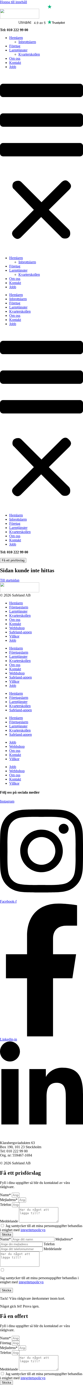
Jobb (12, 67)
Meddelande (9, 1221)
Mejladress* (9, 1200)
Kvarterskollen (29, 54)
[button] (41, 162)
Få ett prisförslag (13, 560)
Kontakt (15, 63)
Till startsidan (9, 580)
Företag (14, 46)
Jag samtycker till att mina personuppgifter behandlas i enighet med (41, 1228)
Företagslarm (18, 607)
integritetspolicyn (33, 1230)
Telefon (6, 1205)
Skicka (6, 1290)
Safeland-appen (20, 632)
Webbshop (17, 628)
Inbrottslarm (27, 42)
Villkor (14, 636)
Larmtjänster (18, 50)
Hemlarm (16, 38)
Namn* (6, 1195)
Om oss (14, 58)
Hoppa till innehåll (13, 2)
